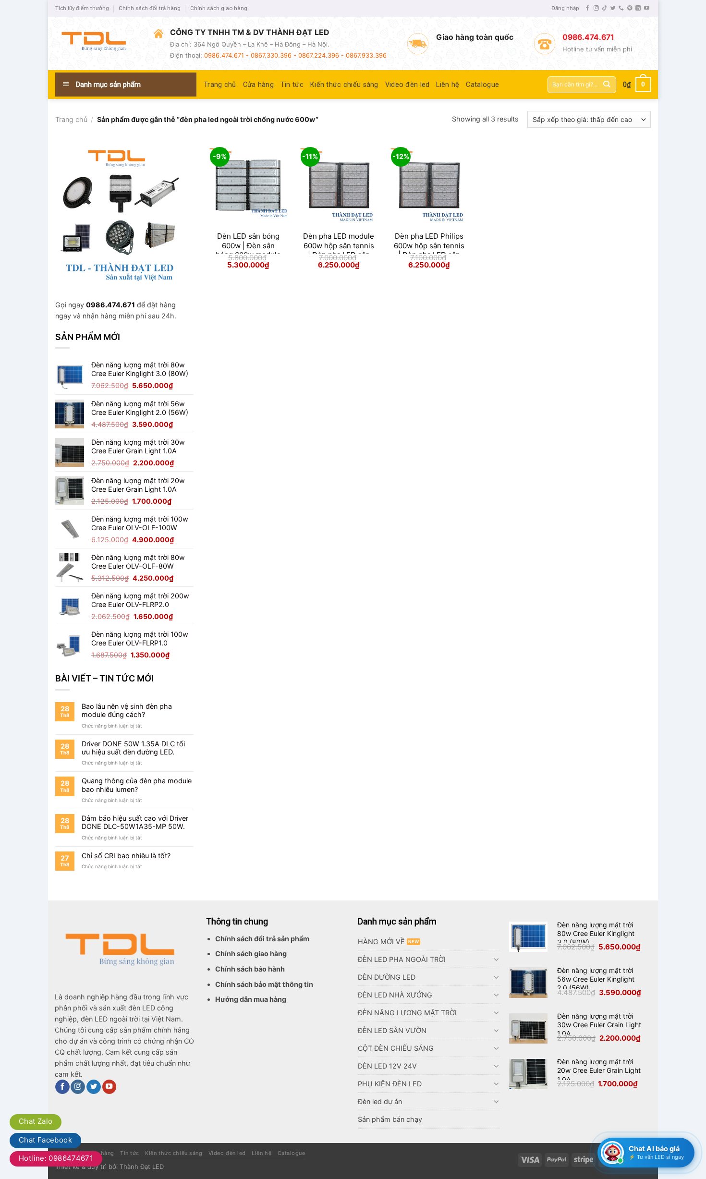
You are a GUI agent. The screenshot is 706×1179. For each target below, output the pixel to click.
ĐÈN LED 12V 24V (387, 1066)
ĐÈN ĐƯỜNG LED (386, 977)
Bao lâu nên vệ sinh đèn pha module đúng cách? (127, 710)
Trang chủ (220, 85)
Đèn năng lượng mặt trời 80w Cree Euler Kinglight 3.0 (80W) (595, 933)
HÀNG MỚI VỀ (381, 941)
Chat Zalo (35, 1121)
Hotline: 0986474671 (56, 1158)
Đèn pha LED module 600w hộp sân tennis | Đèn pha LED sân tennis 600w (338, 250)
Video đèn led (407, 85)
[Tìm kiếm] (606, 84)
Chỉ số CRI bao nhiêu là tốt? (126, 855)
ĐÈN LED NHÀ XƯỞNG (395, 995)
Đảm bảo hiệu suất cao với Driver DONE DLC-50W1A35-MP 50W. (135, 822)
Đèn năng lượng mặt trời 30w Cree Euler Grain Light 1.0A (599, 1024)
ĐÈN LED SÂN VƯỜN (392, 1030)
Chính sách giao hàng (218, 8)
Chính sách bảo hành (250, 969)
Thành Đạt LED (142, 1166)
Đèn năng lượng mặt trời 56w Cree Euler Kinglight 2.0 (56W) (595, 979)
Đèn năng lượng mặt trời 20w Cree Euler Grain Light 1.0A (599, 1070)
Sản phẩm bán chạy (390, 1119)
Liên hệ (447, 85)
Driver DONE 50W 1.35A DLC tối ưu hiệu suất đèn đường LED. (133, 748)
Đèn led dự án (380, 1101)
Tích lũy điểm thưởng (82, 8)
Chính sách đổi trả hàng (150, 8)
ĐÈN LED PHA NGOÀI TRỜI (402, 959)
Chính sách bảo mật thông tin (264, 984)
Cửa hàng (258, 85)
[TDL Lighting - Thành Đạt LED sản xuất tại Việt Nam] (97, 43)
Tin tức (292, 85)
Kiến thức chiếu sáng (344, 85)
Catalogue (482, 85)
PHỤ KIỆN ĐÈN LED (390, 1084)
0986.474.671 (110, 305)
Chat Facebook (45, 1139)
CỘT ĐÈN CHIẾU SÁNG (396, 1048)
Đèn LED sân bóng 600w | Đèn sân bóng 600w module (248, 245)
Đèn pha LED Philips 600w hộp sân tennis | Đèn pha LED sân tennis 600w (429, 250)
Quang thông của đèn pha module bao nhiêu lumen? (137, 785)
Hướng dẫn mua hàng (250, 999)
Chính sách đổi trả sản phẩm (262, 939)
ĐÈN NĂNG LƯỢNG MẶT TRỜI (407, 1013)
